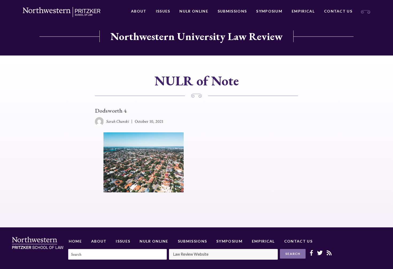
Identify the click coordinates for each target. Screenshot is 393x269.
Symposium (269, 11)
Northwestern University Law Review (196, 36)
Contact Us (338, 11)
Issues (163, 11)
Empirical (303, 11)
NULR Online (193, 11)
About (139, 11)
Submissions (232, 11)
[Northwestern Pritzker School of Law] (61, 12)
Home (75, 241)
